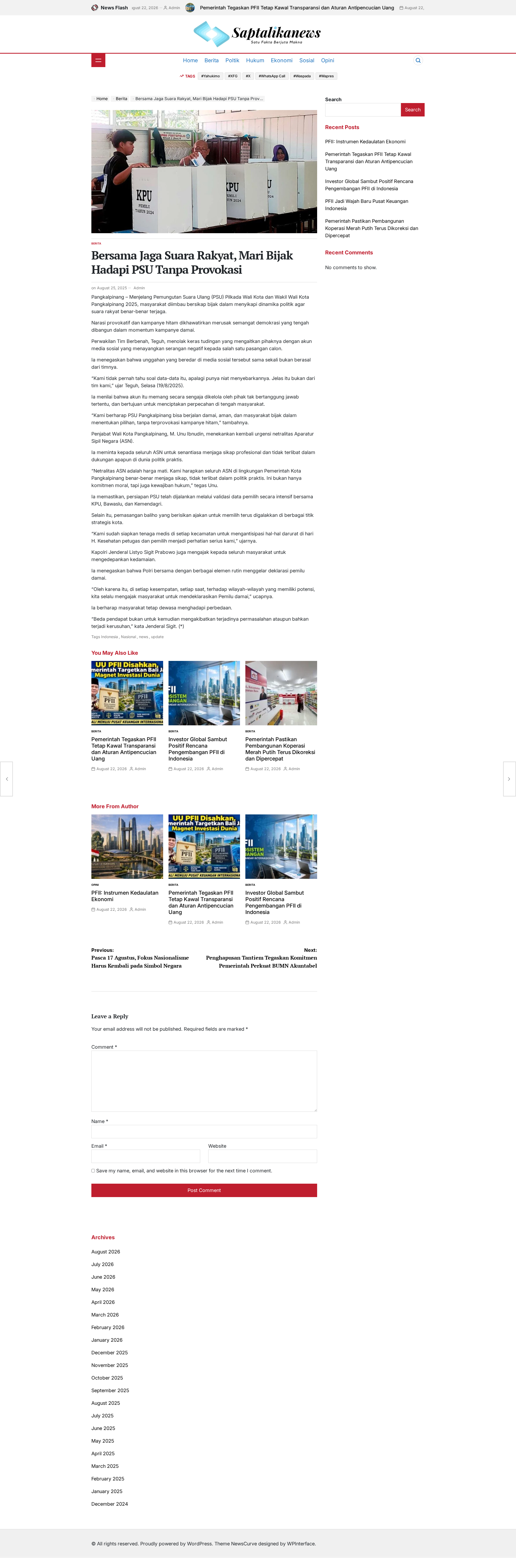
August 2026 (105, 1252)
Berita (212, 60)
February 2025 (107, 1479)
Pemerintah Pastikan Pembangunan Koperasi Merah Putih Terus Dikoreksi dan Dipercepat (280, 749)
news (143, 636)
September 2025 (110, 1390)
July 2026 (102, 1264)
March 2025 (105, 1466)
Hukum (255, 60)
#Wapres (326, 76)
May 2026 (102, 1289)
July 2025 (102, 1415)
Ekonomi (282, 60)
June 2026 (103, 1277)
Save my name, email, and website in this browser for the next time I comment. (184, 1170)
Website (217, 1146)
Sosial (306, 60)
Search (333, 99)
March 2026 (105, 1315)
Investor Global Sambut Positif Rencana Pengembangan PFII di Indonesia (198, 749)
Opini (327, 60)
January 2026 (107, 1340)
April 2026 (103, 1302)
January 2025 (107, 1491)
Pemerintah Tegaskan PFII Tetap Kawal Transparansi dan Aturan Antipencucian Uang (267, 7)
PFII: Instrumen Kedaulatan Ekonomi (365, 141)
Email (99, 1146)
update (157, 636)
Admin (144, 7)
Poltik (232, 60)
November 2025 (109, 1365)
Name (99, 1121)
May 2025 (102, 1441)
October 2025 (107, 1378)
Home (190, 60)
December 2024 (109, 1504)
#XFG (233, 76)
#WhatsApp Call (272, 76)
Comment (104, 1047)
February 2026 (107, 1327)
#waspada (302, 76)
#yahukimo (210, 76)
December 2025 (109, 1352)
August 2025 (105, 1403)
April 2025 (103, 1453)
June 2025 (103, 1428)
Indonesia (109, 636)
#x (248, 76)
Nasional (128, 636)
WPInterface (301, 1543)
